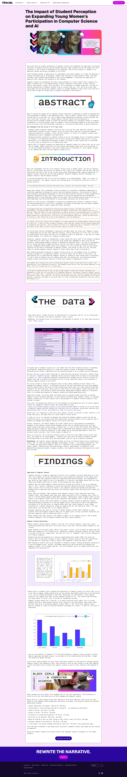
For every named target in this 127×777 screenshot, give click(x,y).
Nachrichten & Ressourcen (61, 2)
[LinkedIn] (102, 773)
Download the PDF (62, 738)
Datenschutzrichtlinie (70, 765)
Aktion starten (31, 2)
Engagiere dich (118, 2)
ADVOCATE (63, 757)
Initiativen (19, 2)
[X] (99, 773)
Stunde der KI (44, 2)
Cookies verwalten (28, 767)
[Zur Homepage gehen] (7, 3)
